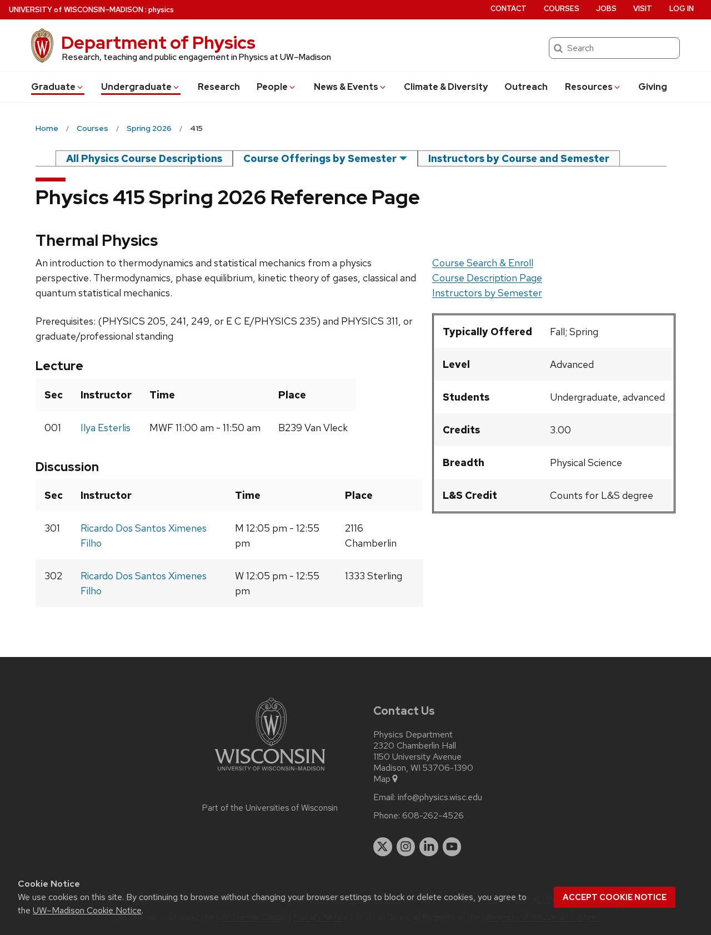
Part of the (270, 807)
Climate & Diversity (446, 87)
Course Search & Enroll (482, 262)
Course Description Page (487, 277)
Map (381, 779)
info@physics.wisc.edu (440, 797)
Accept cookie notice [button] (615, 897)
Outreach (526, 87)
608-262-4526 (433, 815)
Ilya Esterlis (106, 427)
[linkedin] (428, 846)
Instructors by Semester (487, 292)
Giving (652, 87)
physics (161, 9)
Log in (681, 8)
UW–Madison (76, 9)
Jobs (606, 8)
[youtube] (452, 846)
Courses (561, 8)
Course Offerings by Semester (320, 158)
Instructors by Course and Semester (518, 158)
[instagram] (406, 846)
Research (219, 87)
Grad (53, 87)
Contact (508, 8)
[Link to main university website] (270, 773)
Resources (589, 87)
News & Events (346, 87)
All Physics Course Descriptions (144, 158)
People (272, 87)
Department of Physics (158, 42)
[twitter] (382, 846)
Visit (642, 8)
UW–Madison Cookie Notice (87, 910)
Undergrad (136, 87)
